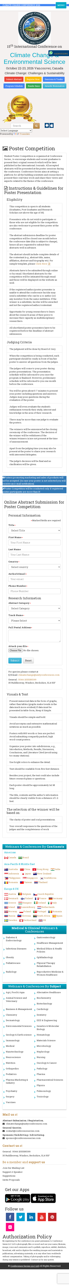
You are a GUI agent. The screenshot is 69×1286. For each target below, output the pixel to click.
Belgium (26, 893)
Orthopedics (12, 1068)
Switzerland (29, 920)
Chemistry (11, 1014)
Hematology (43, 1034)
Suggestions (9, 1175)
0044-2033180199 (27, 679)
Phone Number (17, 585)
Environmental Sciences (19, 1025)
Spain (59, 915)
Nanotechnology (14, 1051)
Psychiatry (11, 1090)
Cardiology (42, 1009)
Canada (12, 857)
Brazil (25, 857)
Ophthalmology (45, 957)
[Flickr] (10, 1227)
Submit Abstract (14, 79)
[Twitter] (20, 1217)
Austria (12, 893)
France (42, 898)
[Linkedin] (31, 1217)
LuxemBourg (28, 907)
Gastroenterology (46, 937)
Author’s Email (16, 573)
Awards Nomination (54, 86)
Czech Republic (46, 893)
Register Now (33, 79)
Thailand (42, 882)
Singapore (32, 877)
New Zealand (44, 873)
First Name (14, 537)
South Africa (43, 915)
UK (44, 920)
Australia (13, 869)
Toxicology (43, 1096)
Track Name (15, 615)
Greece (12, 902)
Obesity (10, 957)
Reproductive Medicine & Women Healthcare (50, 973)
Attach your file (17, 646)
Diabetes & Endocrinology (14, 939)
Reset (28, 660)
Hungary (27, 902)
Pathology (42, 1068)
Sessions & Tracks (54, 79)
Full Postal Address (19, 627)
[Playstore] (47, 125)
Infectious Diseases (16, 948)
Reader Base (34, 86)
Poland (27, 911)
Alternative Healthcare (49, 992)
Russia (11, 915)
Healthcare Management (50, 942)
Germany (57, 898)
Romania (13, 882)
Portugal (41, 911)
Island (11, 907)
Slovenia (26, 915)
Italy (54, 902)
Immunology (13, 1040)
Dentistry (41, 1014)
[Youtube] (42, 1217)
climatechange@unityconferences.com (39, 674)
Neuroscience (13, 1057)
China (27, 869)
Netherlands (48, 907)
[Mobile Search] (36, 126)
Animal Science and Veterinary (16, 999)
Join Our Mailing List (13, 1167)
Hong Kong (42, 869)
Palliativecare (13, 962)
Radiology (11, 971)
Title (11, 525)
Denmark (13, 898)
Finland (29, 898)
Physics (41, 1085)
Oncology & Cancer (47, 1062)
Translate (25, 133)
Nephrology (43, 1051)
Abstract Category (18, 602)
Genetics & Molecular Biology (48, 1027)
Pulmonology (44, 1090)
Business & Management (19, 1009)
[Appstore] (51, 125)
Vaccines (11, 1102)
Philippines (14, 877)
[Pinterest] (52, 1217)
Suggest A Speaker (13, 1171)
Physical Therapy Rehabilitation (46, 964)
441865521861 (61, 53)
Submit (15, 660)
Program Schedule (14, 86)
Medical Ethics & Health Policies (49, 950)
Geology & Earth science (19, 1034)
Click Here (41, 263)
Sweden (12, 920)
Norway (12, 911)
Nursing (41, 1057)
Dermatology (13, 1020)
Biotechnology (44, 1003)
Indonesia (13, 873)
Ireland (42, 902)
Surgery (10, 1096)
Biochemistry (44, 997)
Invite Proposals (11, 1179)
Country (13, 561)
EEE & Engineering (47, 1020)
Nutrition (10, 1062)
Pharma (41, 1074)
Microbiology (44, 1045)
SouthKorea (50, 877)
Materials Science (46, 1040)
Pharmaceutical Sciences (50, 1079)
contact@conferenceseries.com (23, 1130)
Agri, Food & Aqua (15, 992)
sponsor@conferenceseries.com (23, 1138)
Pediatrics (11, 1074)
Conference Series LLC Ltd (24, 1265)
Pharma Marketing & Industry (17, 1081)
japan (28, 873)
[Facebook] (10, 1217)
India (57, 869)
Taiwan (28, 882)
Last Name (14, 549)
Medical (10, 1045)
